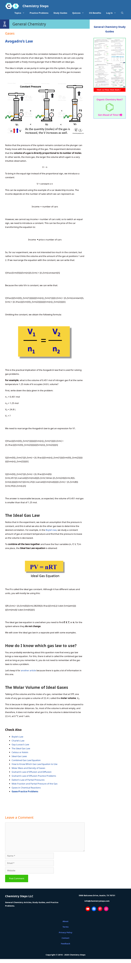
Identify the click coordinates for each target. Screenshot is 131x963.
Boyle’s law (51, 529)
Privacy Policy (65, 932)
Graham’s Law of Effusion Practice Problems (34, 775)
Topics (17, 13)
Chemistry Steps (35, 6)
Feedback (65, 943)
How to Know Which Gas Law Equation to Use (34, 764)
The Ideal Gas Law (21, 748)
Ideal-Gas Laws (19, 756)
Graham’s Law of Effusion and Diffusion (32, 771)
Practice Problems (39, 13)
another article (28, 670)
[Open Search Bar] (122, 13)
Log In (109, 13)
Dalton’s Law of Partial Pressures (28, 779)
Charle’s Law (18, 740)
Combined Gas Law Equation (26, 760)
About (65, 921)
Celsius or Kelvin (20, 752)
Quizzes (76, 13)
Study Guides (60, 13)
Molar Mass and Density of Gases (28, 768)
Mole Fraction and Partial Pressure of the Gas (34, 783)
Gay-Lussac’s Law (20, 744)
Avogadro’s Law (19, 41)
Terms (65, 926)
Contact (65, 938)
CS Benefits (95, 13)
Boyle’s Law (17, 736)
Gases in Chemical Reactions (26, 787)
